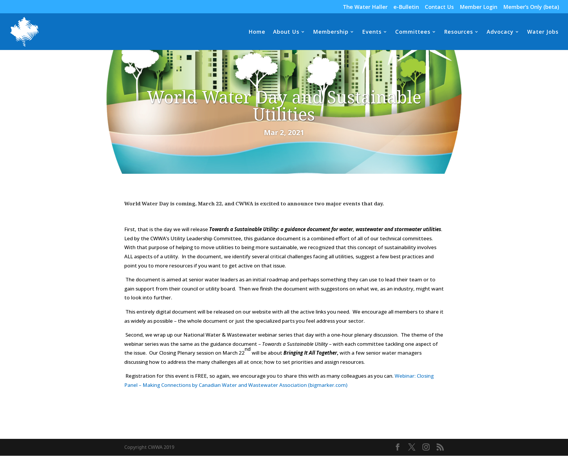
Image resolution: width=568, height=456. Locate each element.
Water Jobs (543, 32)
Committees (412, 32)
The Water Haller (365, 7)
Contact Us (439, 7)
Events (372, 32)
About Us (286, 32)
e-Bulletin (406, 7)
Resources (458, 32)
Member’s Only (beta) (531, 7)
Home (256, 32)
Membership (330, 32)
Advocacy (500, 32)
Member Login (478, 7)
